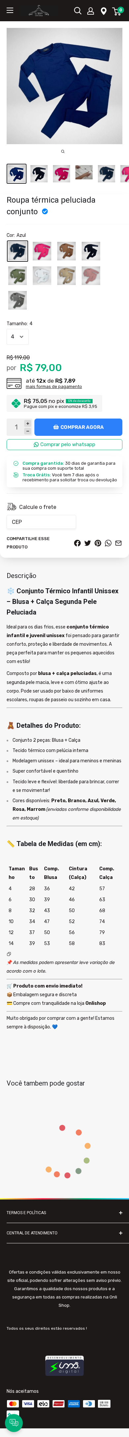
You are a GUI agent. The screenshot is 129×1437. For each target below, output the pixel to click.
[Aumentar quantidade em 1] (27, 423)
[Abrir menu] (10, 10)
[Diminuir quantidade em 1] (27, 431)
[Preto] (91, 251)
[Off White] (42, 275)
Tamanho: (19, 324)
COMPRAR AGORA (82, 427)
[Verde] (17, 275)
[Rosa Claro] (91, 275)
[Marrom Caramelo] (66, 251)
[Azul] (17, 251)
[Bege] (66, 275)
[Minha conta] (90, 10)
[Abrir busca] (77, 10)
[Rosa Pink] (42, 251)
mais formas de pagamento (54, 386)
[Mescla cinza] (17, 300)
